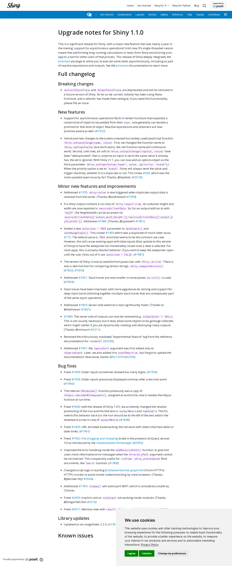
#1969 (109, 233)
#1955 (113, 524)
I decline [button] (146, 553)
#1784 (83, 486)
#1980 (102, 221)
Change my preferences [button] (172, 553)
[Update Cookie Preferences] (41, 559)
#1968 (113, 463)
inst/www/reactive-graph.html (125, 470)
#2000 (76, 498)
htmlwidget (123, 443)
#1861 (85, 309)
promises (64, 61)
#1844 (88, 479)
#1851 (83, 278)
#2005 (137, 443)
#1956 (152, 372)
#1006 (76, 372)
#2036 (108, 341)
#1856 (69, 282)
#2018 (137, 177)
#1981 (139, 221)
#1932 (100, 131)
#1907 (83, 348)
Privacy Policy (149, 544)
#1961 (84, 431)
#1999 (131, 197)
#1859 (83, 305)
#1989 (68, 316)
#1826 (69, 270)
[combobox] (204, 5)
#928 (146, 173)
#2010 (91, 502)
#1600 (76, 427)
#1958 (76, 379)
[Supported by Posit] (218, 5)
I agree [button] (131, 553)
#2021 (76, 509)
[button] (162, 5)
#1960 (69, 383)
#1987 (138, 254)
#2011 (95, 329)
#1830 (79, 270)
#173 (67, 237)
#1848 (124, 420)
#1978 (83, 192)
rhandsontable (105, 443)
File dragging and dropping (100, 438)
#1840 (76, 407)
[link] (149, 544)
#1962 (76, 438)
